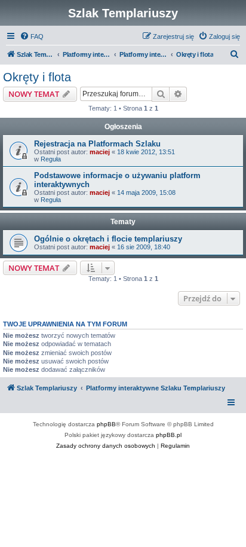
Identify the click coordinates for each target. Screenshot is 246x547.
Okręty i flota (37, 77)
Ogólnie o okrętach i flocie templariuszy (108, 238)
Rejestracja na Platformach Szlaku (97, 143)
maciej (100, 151)
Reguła (51, 159)
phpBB (106, 424)
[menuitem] (32, 36)
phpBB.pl (169, 435)
